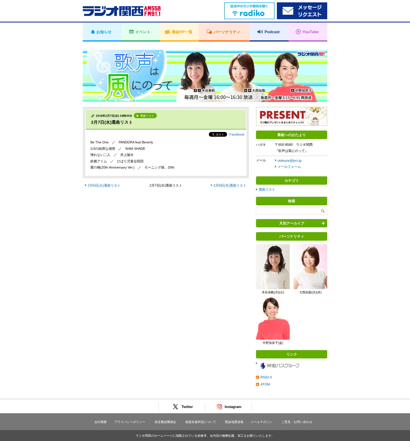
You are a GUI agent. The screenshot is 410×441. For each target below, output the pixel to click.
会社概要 (100, 422)
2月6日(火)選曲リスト (104, 185)
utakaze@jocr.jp (290, 160)
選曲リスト (267, 189)
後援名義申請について (200, 422)
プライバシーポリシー (129, 422)
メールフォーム (289, 167)
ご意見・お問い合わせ (296, 422)
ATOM (265, 384)
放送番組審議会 (165, 422)
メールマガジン (261, 422)
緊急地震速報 (234, 422)
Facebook (236, 134)
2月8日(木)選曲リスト (230, 185)
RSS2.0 (266, 377)
